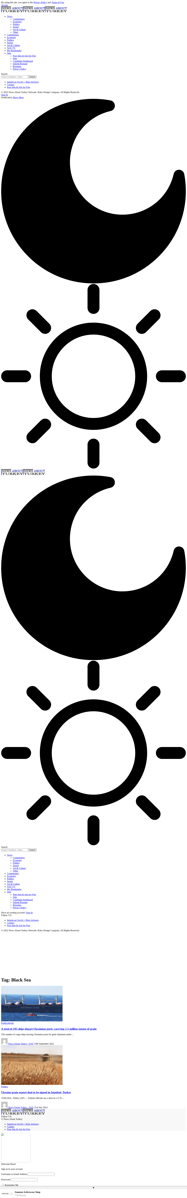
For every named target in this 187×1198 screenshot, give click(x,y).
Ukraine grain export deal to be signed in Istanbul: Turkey (36, 1092)
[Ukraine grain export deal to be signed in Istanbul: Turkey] (32, 1084)
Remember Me (11, 1185)
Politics (4, 1023)
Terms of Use (57, 2)
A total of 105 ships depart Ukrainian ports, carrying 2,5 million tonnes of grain (49, 1028)
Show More (18, 97)
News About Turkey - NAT (21, 1044)
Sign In (29, 912)
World (11, 1023)
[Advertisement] (93, 953)
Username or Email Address (14, 1174)
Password (5, 1179)
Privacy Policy (40, 2)
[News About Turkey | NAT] (34, 11)
